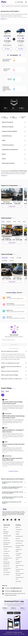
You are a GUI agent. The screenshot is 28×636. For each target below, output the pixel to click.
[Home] (3, 2)
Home (3, 6)
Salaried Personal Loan (19, 578)
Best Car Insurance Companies (20, 574)
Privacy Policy (16, 634)
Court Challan (6, 574)
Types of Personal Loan (19, 566)
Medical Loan (6, 566)
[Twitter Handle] (11, 519)
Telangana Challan (7, 535)
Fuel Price (18, 538)
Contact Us (5, 527)
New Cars (18, 527)
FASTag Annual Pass (7, 546)
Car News (5, 548)
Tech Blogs (5, 538)
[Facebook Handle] (7, 519)
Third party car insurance (19, 562)
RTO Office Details (19, 540)
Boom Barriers (6, 555)
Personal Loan (19, 543)
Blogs (4, 529)
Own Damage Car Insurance (7, 569)
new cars (7, 14)
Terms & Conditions (8, 634)
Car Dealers (6, 553)
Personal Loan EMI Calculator (20, 546)
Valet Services (6, 540)
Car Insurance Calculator (19, 554)
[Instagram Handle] (3, 519)
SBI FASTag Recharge (5, 532)
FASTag (17, 534)
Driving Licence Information (6, 543)
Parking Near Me (19, 536)
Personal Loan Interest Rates (6, 562)
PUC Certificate (6, 572)
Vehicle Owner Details (19, 550)
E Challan (18, 531)
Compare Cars (9, 6)
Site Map (22, 634)
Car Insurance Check (19, 558)
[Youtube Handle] (19, 519)
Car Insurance (19, 529)
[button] (14, 404)
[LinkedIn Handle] (15, 519)
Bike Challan (18, 581)
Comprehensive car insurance (7, 558)
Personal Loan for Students (19, 570)
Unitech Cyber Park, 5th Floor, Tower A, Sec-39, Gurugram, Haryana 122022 (15, 594)
